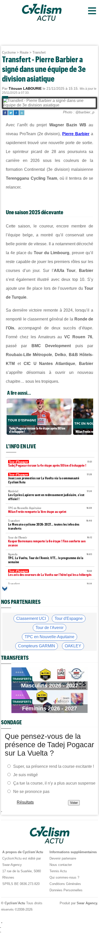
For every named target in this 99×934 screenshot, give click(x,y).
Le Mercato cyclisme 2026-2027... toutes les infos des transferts (50, 524)
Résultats (25, 802)
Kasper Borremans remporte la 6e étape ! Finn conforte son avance (50, 541)
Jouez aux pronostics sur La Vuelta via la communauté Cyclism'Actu (50, 478)
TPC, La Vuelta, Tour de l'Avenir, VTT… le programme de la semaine (50, 558)
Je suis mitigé (25, 774)
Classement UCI (31, 618)
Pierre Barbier (75, 134)
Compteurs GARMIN (36, 646)
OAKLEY (73, 646)
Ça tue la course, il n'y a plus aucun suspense (54, 783)
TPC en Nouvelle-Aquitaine (49, 637)
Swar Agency (87, 903)
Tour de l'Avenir (49, 627)
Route (24, 52)
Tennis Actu (58, 871)
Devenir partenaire (63, 858)
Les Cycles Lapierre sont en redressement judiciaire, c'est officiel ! (50, 495)
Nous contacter (61, 865)
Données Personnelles (66, 890)
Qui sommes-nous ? (64, 877)
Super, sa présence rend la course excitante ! (53, 766)
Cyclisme (9, 52)
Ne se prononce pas (31, 791)
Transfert (39, 52)
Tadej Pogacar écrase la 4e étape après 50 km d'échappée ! (50, 463)
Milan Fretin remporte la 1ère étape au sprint (50, 510)
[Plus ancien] (5, 589)
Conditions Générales (65, 884)
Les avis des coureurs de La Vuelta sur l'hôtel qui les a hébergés (50, 573)
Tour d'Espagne (69, 618)
